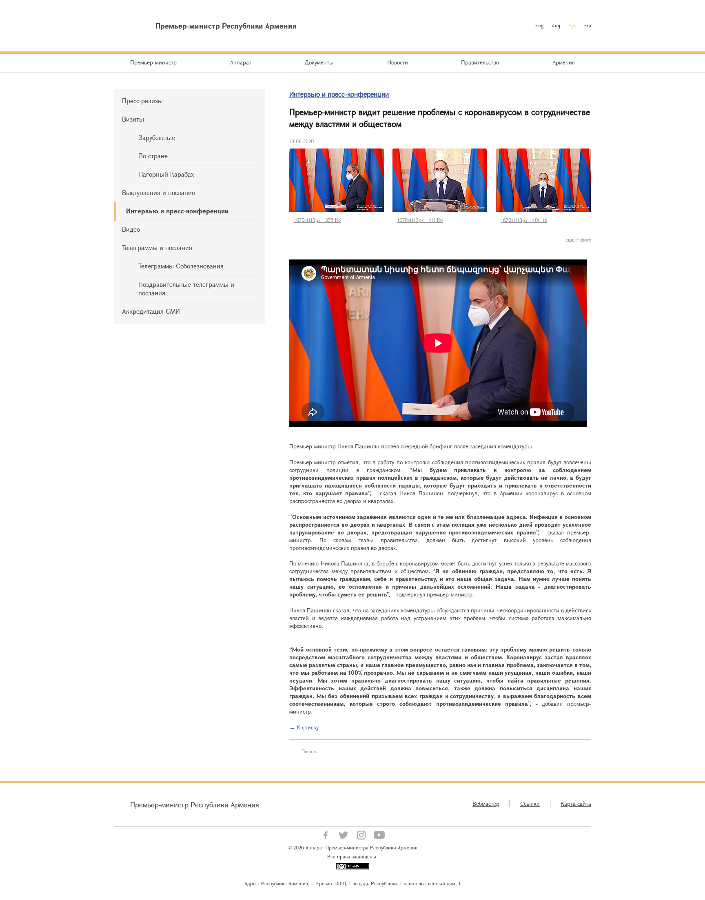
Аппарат (240, 62)
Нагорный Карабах (166, 174)
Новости (397, 62)
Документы (319, 62)
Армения (563, 62)
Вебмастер (485, 803)
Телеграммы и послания (157, 247)
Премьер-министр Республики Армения (194, 804)
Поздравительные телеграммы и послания (186, 288)
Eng (539, 25)
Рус (572, 25)
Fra (587, 25)
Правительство (480, 62)
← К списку (304, 727)
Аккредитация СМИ (151, 311)
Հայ (556, 25)
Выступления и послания (158, 192)
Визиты (133, 119)
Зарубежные (156, 137)
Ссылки (530, 803)
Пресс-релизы (142, 100)
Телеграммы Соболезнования (181, 266)
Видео (131, 229)
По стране (153, 155)
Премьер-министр (153, 62)
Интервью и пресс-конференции (177, 210)
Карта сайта (576, 803)
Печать (309, 751)
